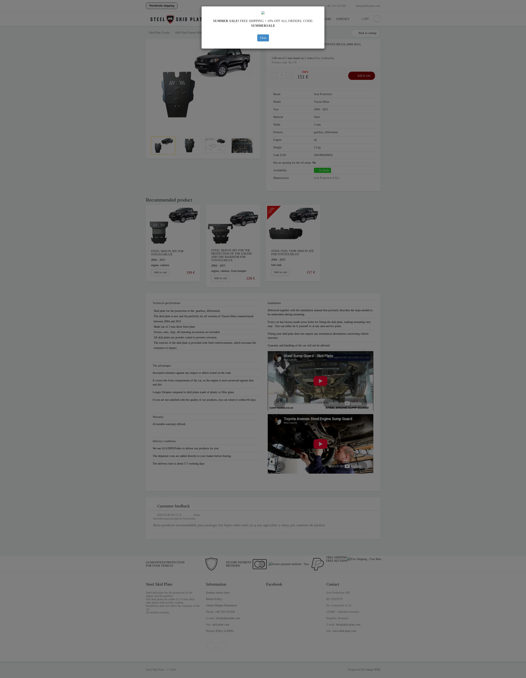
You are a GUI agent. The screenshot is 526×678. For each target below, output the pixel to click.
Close (263, 37)
